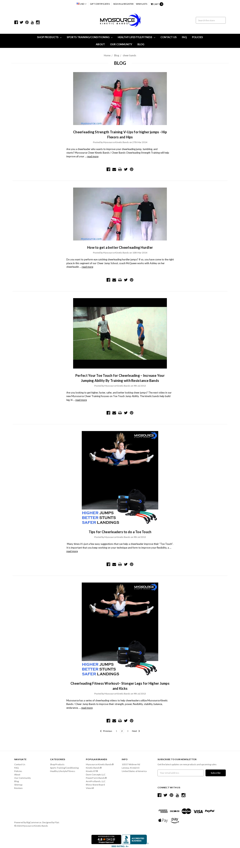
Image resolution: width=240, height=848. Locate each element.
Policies (197, 37)
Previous (107, 731)
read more (92, 156)
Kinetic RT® (92, 771)
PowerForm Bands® (96, 777)
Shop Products (48, 37)
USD (82, 3)
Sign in (117, 3)
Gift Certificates (100, 3)
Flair (57, 822)
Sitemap (18, 784)
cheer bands (129, 55)
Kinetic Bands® (94, 767)
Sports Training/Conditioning (88, 37)
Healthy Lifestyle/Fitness (135, 37)
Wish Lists (141, 3)
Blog (140, 44)
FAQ (184, 37)
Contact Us (168, 37)
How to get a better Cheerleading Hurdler (120, 247)
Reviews (18, 788)
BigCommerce (33, 822)
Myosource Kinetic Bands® (100, 764)
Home (107, 55)
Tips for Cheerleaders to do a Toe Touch (120, 532)
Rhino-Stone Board (95, 784)
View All (90, 788)
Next (134, 731)
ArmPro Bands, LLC (95, 781)
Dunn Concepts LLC (95, 774)
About (100, 44)
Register (129, 3)
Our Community (121, 44)
